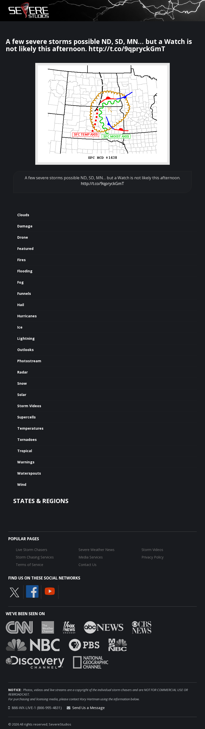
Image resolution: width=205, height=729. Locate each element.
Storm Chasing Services (35, 557)
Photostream (29, 361)
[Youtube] (50, 591)
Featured (25, 248)
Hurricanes (27, 316)
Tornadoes (27, 439)
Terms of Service (29, 564)
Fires (21, 259)
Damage (24, 226)
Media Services (90, 557)
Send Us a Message (88, 707)
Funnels (24, 293)
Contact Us (87, 564)
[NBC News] (33, 644)
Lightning (26, 338)
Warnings (25, 462)
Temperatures (30, 428)
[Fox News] (69, 627)
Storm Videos (29, 405)
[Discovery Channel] (35, 662)
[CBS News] (141, 627)
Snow (22, 383)
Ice (19, 327)
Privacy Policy (153, 557)
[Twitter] (14, 592)
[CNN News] (19, 627)
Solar (21, 394)
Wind (21, 484)
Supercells (26, 417)
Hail (20, 304)
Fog (20, 282)
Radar (22, 372)
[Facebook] (32, 591)
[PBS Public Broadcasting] (84, 644)
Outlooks (25, 349)
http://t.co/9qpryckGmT (102, 183)
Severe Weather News (96, 549)
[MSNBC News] (117, 644)
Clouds (23, 214)
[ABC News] (103, 627)
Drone (22, 237)
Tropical (24, 450)
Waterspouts (29, 473)
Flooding (24, 271)
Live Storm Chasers (31, 549)
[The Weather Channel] (48, 627)
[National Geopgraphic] (90, 662)
